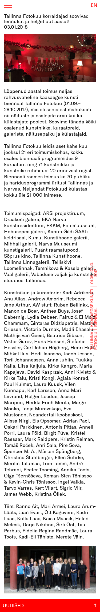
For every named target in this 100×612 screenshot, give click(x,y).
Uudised (13, 605)
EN (94, 4)
